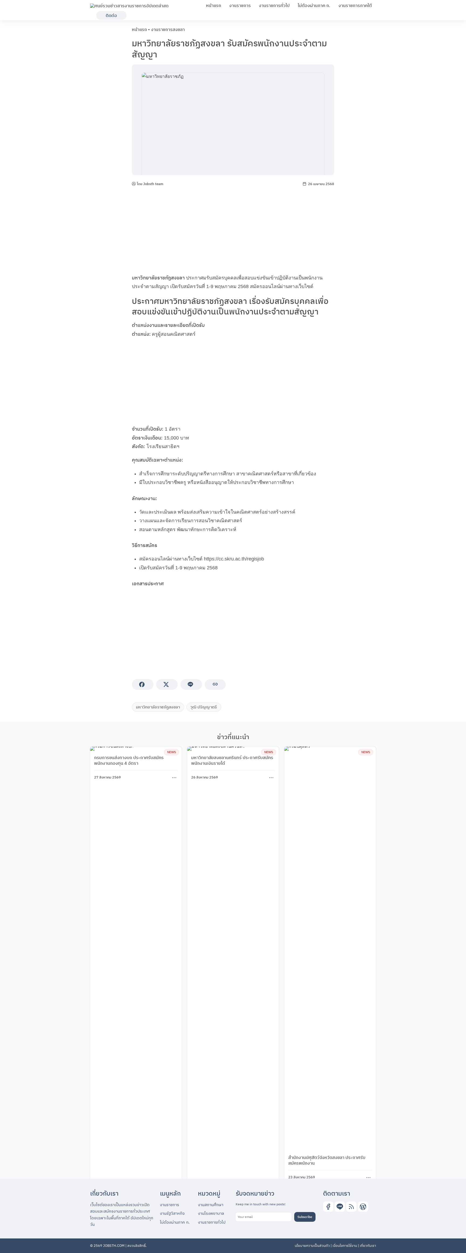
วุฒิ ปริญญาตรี (203, 706)
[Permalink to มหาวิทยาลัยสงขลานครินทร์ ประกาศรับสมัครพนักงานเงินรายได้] (216, 748)
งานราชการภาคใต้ (355, 5)
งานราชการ (240, 5)
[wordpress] (363, 1207)
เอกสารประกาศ (148, 583)
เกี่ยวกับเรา (368, 1245)
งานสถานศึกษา (210, 1204)
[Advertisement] (233, 230)
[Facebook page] (328, 1207)
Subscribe (304, 1217)
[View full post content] (174, 777)
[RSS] (351, 1207)
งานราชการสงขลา (168, 29)
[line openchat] (340, 1207)
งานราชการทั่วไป (274, 5)
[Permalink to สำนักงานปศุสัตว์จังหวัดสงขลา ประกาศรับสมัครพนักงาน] (330, 948)
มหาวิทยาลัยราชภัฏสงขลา (158, 278)
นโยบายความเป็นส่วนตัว (312, 1245)
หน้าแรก (213, 5)
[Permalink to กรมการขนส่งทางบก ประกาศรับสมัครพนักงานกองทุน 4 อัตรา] (112, 748)
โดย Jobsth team (150, 184)
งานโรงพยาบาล (211, 1213)
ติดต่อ (111, 15)
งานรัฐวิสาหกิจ (172, 1213)
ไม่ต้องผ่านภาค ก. (314, 5)
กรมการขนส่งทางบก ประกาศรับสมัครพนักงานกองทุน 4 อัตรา (129, 760)
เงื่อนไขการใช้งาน (345, 1245)
